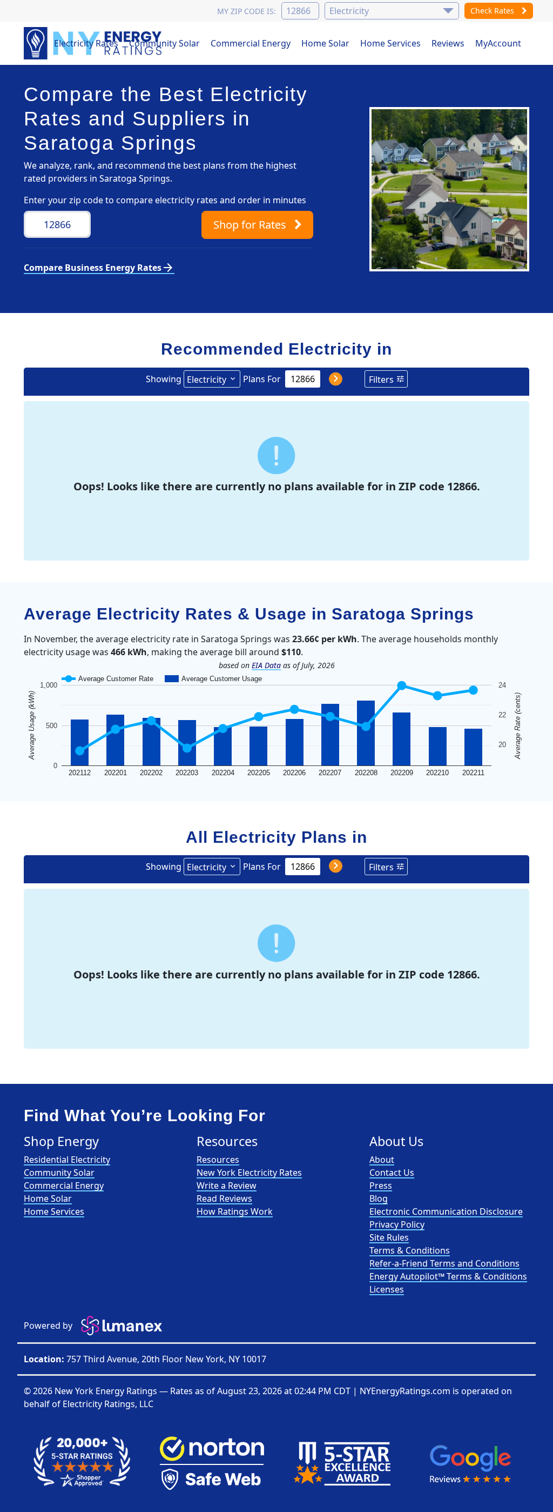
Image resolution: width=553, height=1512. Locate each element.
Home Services (390, 43)
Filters (381, 379)
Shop (249, 224)
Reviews (447, 43)
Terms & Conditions (409, 1250)
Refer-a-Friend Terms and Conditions (444, 1263)
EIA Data (266, 665)
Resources (218, 1159)
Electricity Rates (86, 43)
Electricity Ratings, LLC (108, 1404)
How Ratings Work (235, 1211)
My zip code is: (246, 11)
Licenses (386, 1289)
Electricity (206, 379)
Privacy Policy (396, 1224)
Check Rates (493, 10)
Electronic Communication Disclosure (446, 1211)
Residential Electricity (67, 1159)
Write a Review (227, 1185)
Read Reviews (224, 1198)
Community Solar (164, 43)
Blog (378, 1198)
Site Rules (389, 1237)
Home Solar (325, 43)
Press (380, 1185)
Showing (163, 379)
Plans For (262, 379)
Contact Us (391, 1172)
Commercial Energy (251, 43)
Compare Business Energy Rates (99, 267)
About (381, 1159)
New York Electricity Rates (249, 1172)
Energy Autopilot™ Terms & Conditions (448, 1276)
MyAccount (498, 43)
